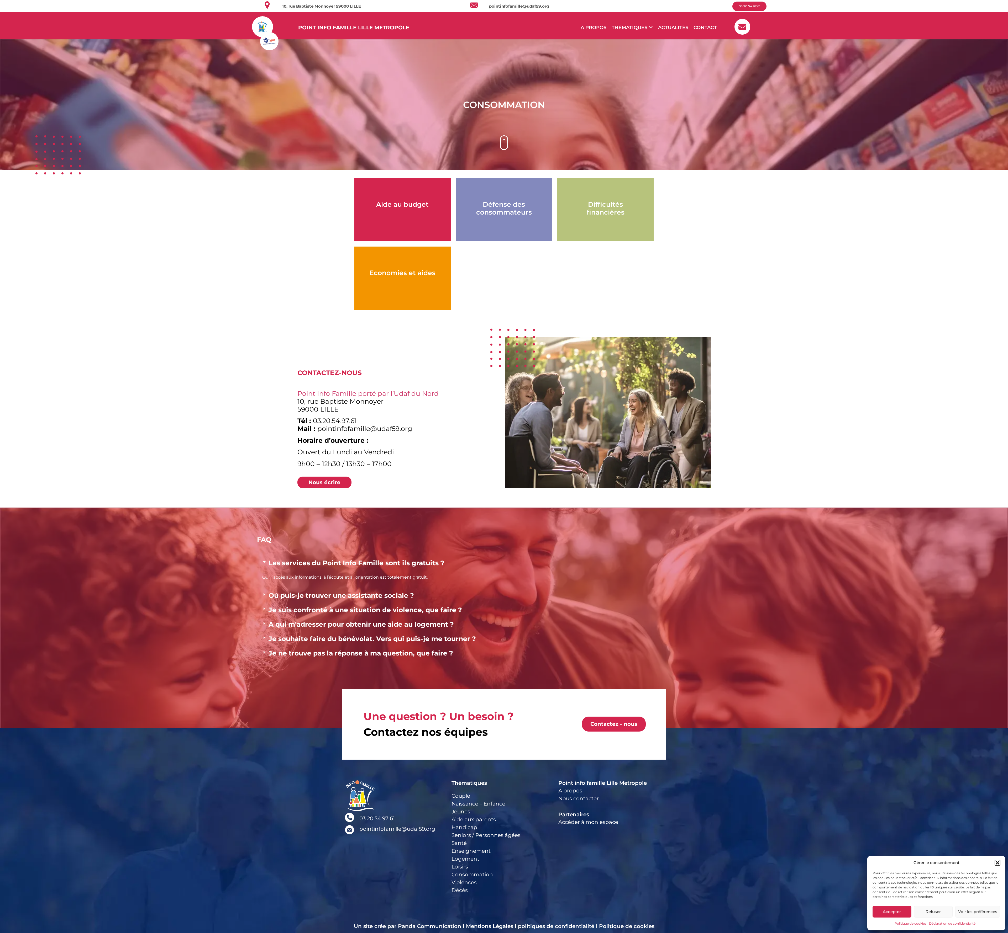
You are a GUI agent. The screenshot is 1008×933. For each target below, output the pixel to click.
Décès (460, 890)
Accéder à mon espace (588, 822)
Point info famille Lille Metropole (602, 783)
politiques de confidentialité (556, 926)
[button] (997, 862)
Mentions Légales (489, 926)
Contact (705, 27)
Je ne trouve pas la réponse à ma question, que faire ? (361, 653)
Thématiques (469, 783)
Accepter (892, 911)
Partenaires (573, 814)
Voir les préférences (977, 911)
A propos (593, 27)
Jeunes (461, 811)
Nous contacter (578, 798)
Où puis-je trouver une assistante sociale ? (341, 595)
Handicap (464, 827)
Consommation (472, 874)
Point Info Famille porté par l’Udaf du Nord (368, 393)
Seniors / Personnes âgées (486, 835)
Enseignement (471, 851)
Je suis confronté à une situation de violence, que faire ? (365, 610)
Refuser (933, 911)
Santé (459, 843)
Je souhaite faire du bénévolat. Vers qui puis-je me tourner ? (372, 639)
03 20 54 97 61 (377, 818)
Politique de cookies (910, 923)
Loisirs (460, 866)
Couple (461, 796)
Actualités (673, 27)
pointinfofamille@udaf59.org (519, 6)
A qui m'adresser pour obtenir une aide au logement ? (361, 624)
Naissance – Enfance (478, 804)
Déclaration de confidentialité (952, 923)
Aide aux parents (474, 819)
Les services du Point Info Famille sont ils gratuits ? (356, 563)
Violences (464, 882)
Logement (465, 859)
